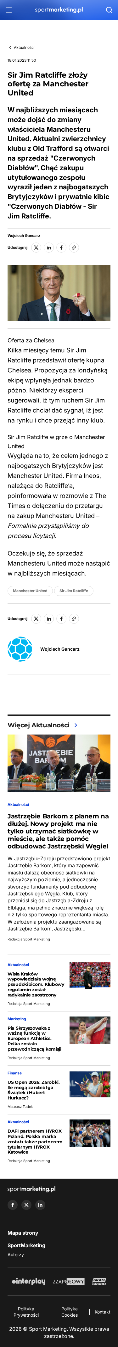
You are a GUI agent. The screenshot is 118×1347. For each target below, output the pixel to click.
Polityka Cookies (69, 1312)
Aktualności (24, 47)
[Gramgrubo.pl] (99, 1281)
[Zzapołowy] (69, 1281)
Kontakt (102, 1311)
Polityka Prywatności (26, 1312)
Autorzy (16, 1254)
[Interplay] (28, 1281)
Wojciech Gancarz (24, 236)
